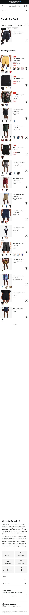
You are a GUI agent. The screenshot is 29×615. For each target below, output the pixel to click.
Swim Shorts (21, 25)
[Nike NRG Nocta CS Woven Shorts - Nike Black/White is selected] (2, 303)
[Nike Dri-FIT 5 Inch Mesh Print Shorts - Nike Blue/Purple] (6, 287)
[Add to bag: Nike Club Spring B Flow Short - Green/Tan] (26, 102)
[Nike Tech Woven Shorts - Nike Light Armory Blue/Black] (14, 173)
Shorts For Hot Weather (8, 25)
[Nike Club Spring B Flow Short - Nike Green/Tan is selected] (2, 105)
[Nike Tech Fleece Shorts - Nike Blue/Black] (18, 137)
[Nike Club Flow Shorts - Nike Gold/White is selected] (2, 69)
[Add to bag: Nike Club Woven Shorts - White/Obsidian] (26, 235)
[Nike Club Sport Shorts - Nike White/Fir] (10, 255)
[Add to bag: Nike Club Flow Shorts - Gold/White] (26, 69)
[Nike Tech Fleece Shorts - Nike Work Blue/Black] (14, 121)
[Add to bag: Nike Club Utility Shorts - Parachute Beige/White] (26, 203)
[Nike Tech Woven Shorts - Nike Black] (18, 173)
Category (15, 28)
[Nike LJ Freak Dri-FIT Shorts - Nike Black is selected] (2, 157)
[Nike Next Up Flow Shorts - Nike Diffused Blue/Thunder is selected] (2, 43)
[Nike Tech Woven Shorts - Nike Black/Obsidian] (10, 173)
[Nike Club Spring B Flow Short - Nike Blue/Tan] (6, 105)
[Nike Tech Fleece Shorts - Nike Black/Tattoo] (22, 137)
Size (8, 28)
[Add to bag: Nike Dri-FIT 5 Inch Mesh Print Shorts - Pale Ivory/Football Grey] (26, 284)
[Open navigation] (5, 6)
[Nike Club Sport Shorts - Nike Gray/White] (14, 255)
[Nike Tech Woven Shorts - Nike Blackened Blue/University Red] (6, 173)
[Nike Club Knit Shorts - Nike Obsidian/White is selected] (2, 222)
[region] (14, 1)
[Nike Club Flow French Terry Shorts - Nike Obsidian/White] (6, 190)
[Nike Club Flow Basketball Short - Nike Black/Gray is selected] (2, 88)
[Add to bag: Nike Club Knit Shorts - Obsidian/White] (26, 219)
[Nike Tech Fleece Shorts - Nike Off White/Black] (10, 121)
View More (14, 324)
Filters (3, 28)
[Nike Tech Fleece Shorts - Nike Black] (10, 137)
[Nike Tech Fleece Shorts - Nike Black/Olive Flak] (10, 140)
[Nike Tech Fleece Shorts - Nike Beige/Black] (6, 137)
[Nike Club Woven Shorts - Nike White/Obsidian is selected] (2, 238)
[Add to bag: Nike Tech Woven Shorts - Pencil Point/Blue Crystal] (26, 170)
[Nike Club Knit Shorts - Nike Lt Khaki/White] (6, 222)
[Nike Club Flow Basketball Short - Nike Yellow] (6, 88)
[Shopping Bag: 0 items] (26, 6)
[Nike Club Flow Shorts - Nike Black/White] (14, 69)
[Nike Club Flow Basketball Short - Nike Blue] (10, 88)
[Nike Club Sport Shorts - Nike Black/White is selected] (2, 255)
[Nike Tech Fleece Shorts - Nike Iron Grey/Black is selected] (2, 121)
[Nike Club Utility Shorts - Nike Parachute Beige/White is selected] (2, 206)
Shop (4, 580)
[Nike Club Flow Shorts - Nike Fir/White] (18, 69)
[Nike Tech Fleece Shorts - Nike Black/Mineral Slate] (14, 137)
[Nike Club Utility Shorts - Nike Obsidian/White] (6, 206)
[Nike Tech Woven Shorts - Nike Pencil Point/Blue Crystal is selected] (2, 173)
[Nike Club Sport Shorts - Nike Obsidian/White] (6, 255)
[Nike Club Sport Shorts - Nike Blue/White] (18, 255)
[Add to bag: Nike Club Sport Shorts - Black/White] (26, 252)
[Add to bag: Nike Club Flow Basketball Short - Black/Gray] (26, 85)
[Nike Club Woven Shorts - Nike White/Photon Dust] (6, 238)
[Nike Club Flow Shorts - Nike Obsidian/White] (6, 72)
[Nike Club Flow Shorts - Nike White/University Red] (10, 72)
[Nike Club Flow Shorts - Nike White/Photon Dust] (2, 72)
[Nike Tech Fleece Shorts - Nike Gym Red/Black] (2, 140)
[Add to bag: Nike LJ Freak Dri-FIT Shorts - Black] (26, 154)
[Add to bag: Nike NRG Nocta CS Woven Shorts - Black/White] (26, 300)
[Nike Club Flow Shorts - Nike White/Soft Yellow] (10, 69)
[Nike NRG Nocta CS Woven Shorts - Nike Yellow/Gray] (6, 303)
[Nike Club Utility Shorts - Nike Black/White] (10, 206)
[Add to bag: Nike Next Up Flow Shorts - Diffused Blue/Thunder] (26, 40)
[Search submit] (26, 10)
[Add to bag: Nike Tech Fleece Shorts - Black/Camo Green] (26, 137)
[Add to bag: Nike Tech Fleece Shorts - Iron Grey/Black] (26, 118)
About (4, 576)
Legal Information (7, 583)
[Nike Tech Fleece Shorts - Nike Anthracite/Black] (6, 121)
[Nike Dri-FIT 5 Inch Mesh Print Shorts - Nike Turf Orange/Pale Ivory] (10, 287)
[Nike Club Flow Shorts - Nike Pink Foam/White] (22, 69)
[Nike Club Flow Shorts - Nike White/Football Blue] (6, 69)
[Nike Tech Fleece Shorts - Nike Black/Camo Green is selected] (2, 137)
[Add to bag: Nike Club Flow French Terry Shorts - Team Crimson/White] (26, 187)
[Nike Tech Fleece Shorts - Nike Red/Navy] (6, 140)
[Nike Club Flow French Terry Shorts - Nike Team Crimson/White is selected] (2, 190)
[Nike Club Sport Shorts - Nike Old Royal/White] (22, 255)
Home (2, 15)
